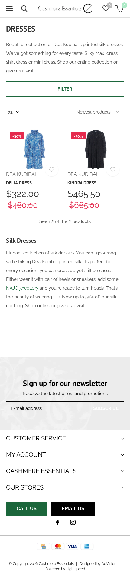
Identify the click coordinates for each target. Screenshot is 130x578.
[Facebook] (57, 522)
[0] (119, 8)
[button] (9, 9)
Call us (27, 508)
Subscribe (106, 408)
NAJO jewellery (22, 288)
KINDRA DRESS (81, 183)
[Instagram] (73, 522)
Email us (73, 508)
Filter (64, 89)
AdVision (109, 564)
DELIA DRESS (19, 183)
